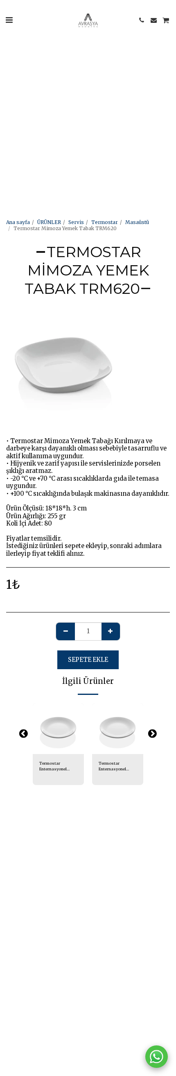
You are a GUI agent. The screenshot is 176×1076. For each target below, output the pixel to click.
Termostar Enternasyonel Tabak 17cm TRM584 (53, 766)
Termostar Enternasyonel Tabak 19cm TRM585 (112, 766)
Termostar (104, 222)
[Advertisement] (88, 87)
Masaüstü (137, 222)
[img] (58, 728)
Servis (76, 222)
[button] (9, 20)
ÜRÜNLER (49, 222)
